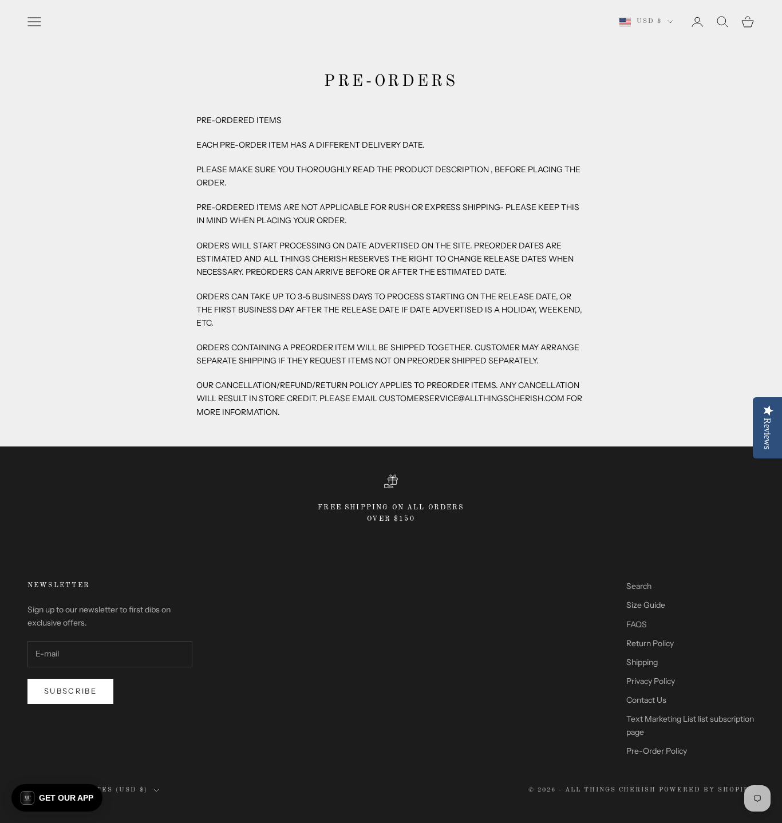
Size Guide (645, 605)
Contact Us (646, 700)
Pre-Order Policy (656, 751)
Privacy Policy (650, 681)
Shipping (642, 662)
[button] (56, 798)
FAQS (636, 624)
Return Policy (650, 643)
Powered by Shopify (707, 790)
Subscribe (70, 690)
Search (638, 586)
